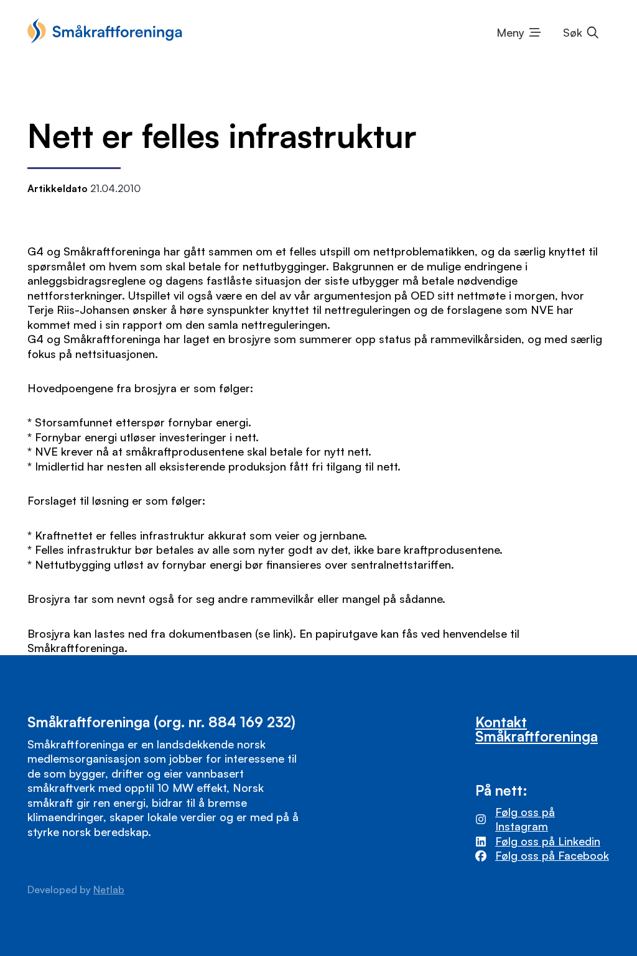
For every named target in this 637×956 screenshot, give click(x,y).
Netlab (108, 889)
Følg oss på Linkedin (547, 841)
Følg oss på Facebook (552, 855)
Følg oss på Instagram (525, 819)
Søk (572, 32)
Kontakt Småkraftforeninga (536, 729)
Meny (510, 32)
